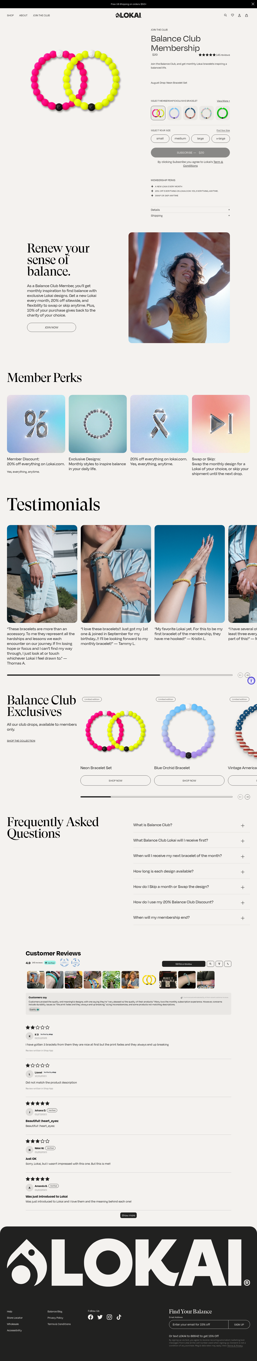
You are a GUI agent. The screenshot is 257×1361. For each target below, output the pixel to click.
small (160, 138)
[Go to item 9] (187, 980)
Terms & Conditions (59, 1323)
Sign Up (239, 1324)
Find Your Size (223, 130)
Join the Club (41, 15)
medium (180, 138)
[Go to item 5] (111, 980)
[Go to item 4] (92, 980)
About (23, 15)
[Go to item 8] (168, 980)
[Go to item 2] (54, 980)
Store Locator (15, 1317)
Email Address (176, 1317)
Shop (10, 15)
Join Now (51, 327)
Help (9, 1311)
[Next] (247, 675)
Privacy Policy (55, 1317)
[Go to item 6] (130, 980)
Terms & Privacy (234, 1345)
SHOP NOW (115, 780)
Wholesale (13, 1323)
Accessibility (14, 1330)
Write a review (184, 963)
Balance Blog (55, 1311)
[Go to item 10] (206, 980)
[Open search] (210, 964)
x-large (220, 138)
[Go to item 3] (73, 980)
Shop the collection (21, 740)
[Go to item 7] (149, 980)
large (200, 138)
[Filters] (219, 964)
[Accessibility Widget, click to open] (251, 680)
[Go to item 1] (36, 980)
